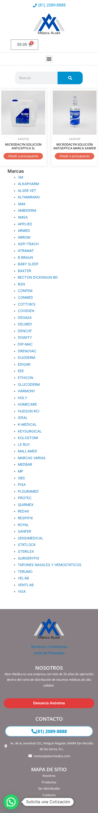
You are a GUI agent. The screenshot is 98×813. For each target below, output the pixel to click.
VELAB (23, 578)
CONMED (25, 297)
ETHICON (25, 378)
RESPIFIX (25, 518)
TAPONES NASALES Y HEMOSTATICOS (49, 565)
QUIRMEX (25, 505)
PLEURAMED (28, 491)
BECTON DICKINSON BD (38, 277)
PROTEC (25, 498)
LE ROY (24, 445)
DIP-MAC (25, 344)
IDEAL (23, 418)
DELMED (25, 324)
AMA (21, 204)
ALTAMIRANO (29, 197)
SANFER (24, 531)
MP (20, 471)
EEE (21, 371)
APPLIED (25, 224)
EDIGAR (24, 364)
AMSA (23, 217)
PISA (22, 485)
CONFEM (25, 291)
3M (20, 177)
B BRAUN (25, 257)
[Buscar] (70, 78)
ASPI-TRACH (28, 244)
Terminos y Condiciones (49, 647)
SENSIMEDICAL (30, 538)
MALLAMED (27, 451)
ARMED (24, 231)
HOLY (22, 398)
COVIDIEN (26, 311)
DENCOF (25, 331)
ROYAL (23, 525)
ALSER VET (27, 191)
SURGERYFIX (28, 558)
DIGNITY (25, 337)
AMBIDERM (27, 210)
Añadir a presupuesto (23, 156)
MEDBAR (25, 464)
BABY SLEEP (28, 264)
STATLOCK (27, 545)
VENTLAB (26, 585)
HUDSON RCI (28, 411)
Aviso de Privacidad (49, 653)
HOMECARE (27, 404)
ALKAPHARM (28, 184)
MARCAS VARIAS (31, 458)
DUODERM (26, 358)
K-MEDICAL (27, 424)
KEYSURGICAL (30, 431)
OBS (21, 478)
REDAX (23, 511)
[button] (49, 59)
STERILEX (26, 551)
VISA (22, 591)
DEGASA (25, 318)
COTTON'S (26, 304)
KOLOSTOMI (28, 438)
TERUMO (25, 572)
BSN (21, 284)
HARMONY (26, 391)
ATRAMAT (26, 251)
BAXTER (24, 271)
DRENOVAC (27, 351)
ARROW (24, 237)
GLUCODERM (29, 384)
